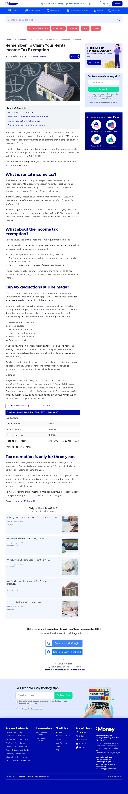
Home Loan (111, 146)
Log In (105, 4)
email (70, 664)
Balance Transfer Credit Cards (18, 761)
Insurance (53, 10)
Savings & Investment (78, 10)
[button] (45, 412)
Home (8, 40)
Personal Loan (96, 132)
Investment (58, 28)
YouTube (82, 744)
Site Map (30, 777)
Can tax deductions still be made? (24, 121)
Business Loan (111, 132)
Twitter (82, 736)
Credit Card (33, 10)
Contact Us (60, 746)
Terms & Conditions (54, 670)
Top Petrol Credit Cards (15, 736)
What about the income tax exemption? (28, 117)
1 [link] (73, 447)
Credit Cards (96, 146)
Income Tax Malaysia (22, 501)
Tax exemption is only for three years (26, 125)
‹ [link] (69, 447)
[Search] (119, 20)
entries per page (22, 405)
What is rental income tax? (21, 112)
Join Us (117, 4)
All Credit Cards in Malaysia (16, 757)
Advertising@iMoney (42, 777)
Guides (96, 28)
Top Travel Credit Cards (15, 743)
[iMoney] (12, 3)
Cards (85, 28)
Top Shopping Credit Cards (17, 739)
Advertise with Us (77, 4)
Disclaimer (21, 777)
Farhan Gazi (41, 56)
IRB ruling (44, 313)
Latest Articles (20, 40)
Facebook (83, 732)
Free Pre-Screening (53, 4)
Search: (46, 405)
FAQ (58, 750)
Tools (99, 10)
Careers (59, 739)
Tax (30, 40)
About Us (59, 732)
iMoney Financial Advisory (42, 733)
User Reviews (61, 743)
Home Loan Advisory (40, 739)
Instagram (83, 740)
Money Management (38, 28)
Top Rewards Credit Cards (16, 746)
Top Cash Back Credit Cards (17, 750)
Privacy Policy (77, 670)
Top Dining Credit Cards (15, 754)
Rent (35, 501)
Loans (15, 10)
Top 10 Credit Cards (14, 732)
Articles (115, 10)
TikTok (81, 747)
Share (73, 56)
